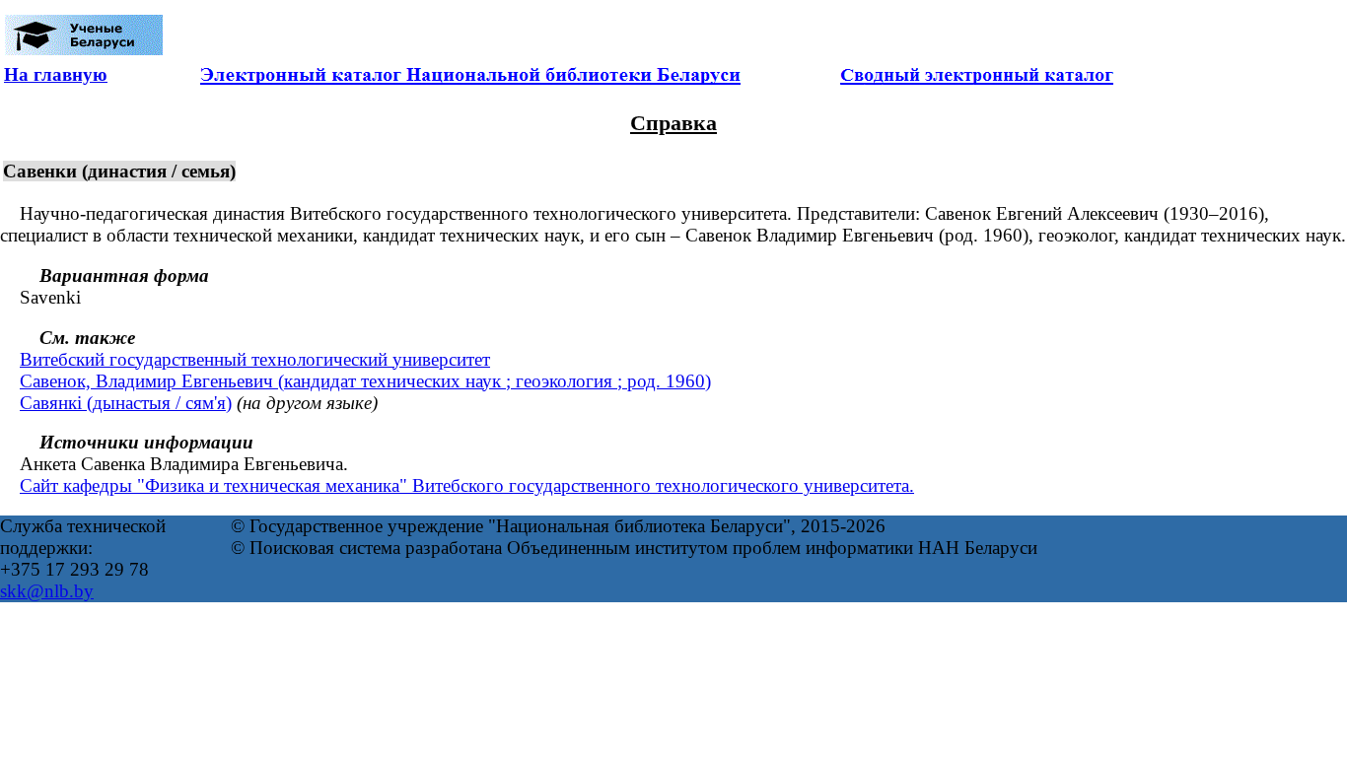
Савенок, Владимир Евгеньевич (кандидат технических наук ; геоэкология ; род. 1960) (365, 381)
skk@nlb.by (47, 591)
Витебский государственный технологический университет (255, 359)
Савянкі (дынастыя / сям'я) (126, 402)
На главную (55, 74)
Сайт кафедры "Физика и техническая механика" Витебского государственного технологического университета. (467, 485)
